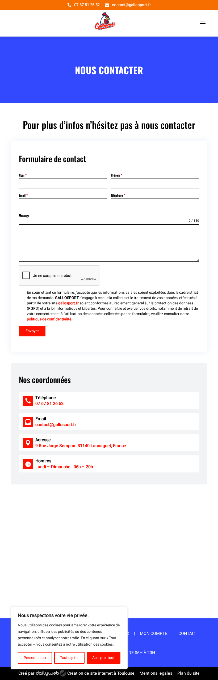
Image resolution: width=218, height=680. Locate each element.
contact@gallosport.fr (131, 5)
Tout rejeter (69, 658)
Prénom (116, 175)
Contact (187, 633)
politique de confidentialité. (49, 319)
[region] (69, 638)
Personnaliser (35, 658)
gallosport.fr (68, 303)
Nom (23, 175)
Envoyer (32, 331)
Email (23, 195)
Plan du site (188, 673)
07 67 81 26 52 (87, 5)
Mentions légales (156, 673)
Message (24, 215)
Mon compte (153, 633)
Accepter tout (103, 658)
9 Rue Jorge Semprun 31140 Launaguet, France (80, 446)
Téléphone (118, 195)
